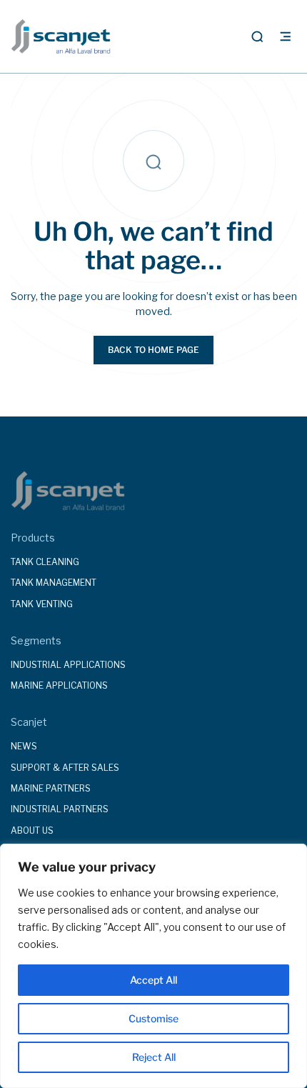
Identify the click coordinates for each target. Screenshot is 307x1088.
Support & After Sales (65, 767)
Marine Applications (59, 685)
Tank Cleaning (45, 562)
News (24, 746)
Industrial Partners (60, 809)
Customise (153, 1018)
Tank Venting (42, 604)
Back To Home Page (153, 349)
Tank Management (53, 582)
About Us (32, 830)
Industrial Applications (68, 664)
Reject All (154, 1057)
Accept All (153, 980)
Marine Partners (51, 788)
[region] (153, 966)
